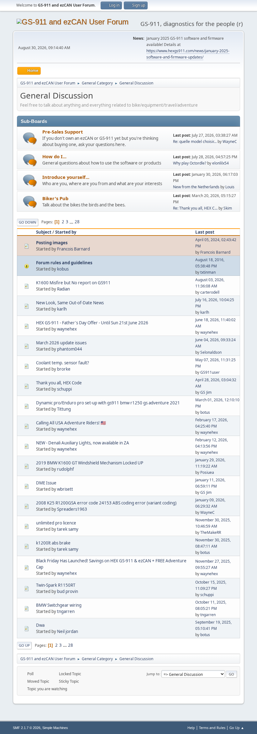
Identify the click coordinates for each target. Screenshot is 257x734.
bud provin (67, 591)
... (72, 222)
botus (205, 412)
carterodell (209, 292)
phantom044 (69, 349)
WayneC (230, 141)
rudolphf (65, 469)
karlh (62, 309)
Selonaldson (211, 352)
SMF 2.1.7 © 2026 (26, 728)
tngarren (66, 611)
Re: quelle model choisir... (195, 141)
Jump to (153, 673)
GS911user (210, 372)
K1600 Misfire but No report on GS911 (73, 283)
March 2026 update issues (61, 343)
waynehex (67, 329)
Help (191, 727)
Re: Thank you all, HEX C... (195, 208)
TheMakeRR (210, 532)
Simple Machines (55, 728)
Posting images (52, 243)
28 (77, 222)
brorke (64, 369)
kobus (63, 269)
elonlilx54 (220, 163)
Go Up (24, 645)
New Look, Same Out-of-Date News (70, 303)
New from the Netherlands (196, 187)
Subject (43, 232)
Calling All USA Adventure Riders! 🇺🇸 (71, 423)
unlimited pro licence (56, 523)
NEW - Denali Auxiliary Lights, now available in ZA (82, 443)
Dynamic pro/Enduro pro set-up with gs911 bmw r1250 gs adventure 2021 (108, 403)
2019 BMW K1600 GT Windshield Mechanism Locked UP (89, 463)
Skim (227, 208)
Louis (229, 187)
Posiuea (207, 472)
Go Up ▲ (236, 727)
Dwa (40, 625)
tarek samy (67, 529)
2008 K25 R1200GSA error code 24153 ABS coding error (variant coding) (106, 503)
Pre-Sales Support (62, 132)
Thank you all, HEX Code (59, 383)
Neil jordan (67, 631)
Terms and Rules (212, 727)
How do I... (54, 156)
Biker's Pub (55, 198)
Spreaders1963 (72, 509)
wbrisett (65, 489)
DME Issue (46, 483)
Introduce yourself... (65, 177)
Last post (204, 232)
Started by (65, 232)
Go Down (27, 222)
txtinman (208, 272)
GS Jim (206, 392)
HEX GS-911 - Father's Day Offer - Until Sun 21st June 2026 (92, 323)
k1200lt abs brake (53, 543)
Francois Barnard (73, 249)
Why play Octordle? (189, 163)
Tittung (64, 409)
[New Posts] (30, 138)
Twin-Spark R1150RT (55, 585)
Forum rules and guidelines (64, 263)
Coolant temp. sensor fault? (62, 363)
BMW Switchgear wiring (58, 605)
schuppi (64, 389)
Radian (63, 289)
